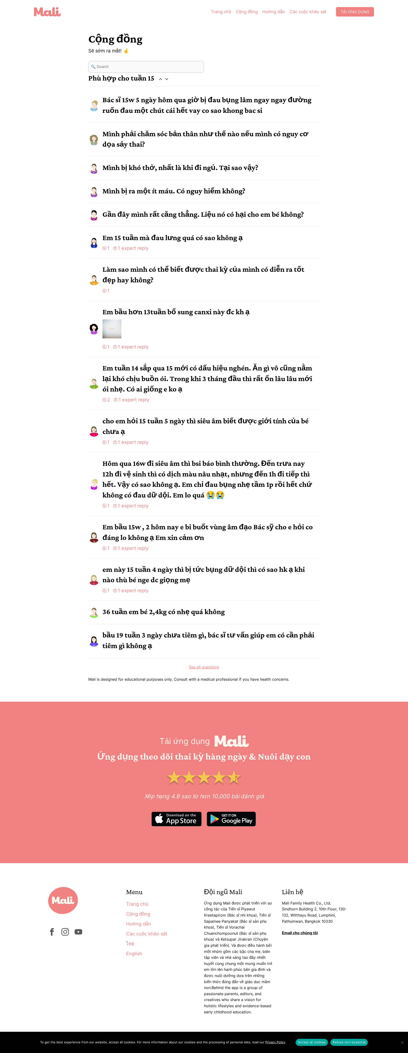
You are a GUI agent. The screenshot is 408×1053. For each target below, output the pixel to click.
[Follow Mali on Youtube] (78, 934)
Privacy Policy (275, 1042)
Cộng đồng (247, 11)
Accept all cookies (312, 1042)
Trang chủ (221, 11)
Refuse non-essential (349, 1042)
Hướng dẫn (273, 11)
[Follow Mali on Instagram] (65, 934)
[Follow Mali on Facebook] (52, 934)
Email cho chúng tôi (300, 932)
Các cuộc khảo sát (308, 11)
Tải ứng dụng (355, 11)
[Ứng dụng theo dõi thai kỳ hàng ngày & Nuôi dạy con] (51, 12)
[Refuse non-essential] (402, 1042)
